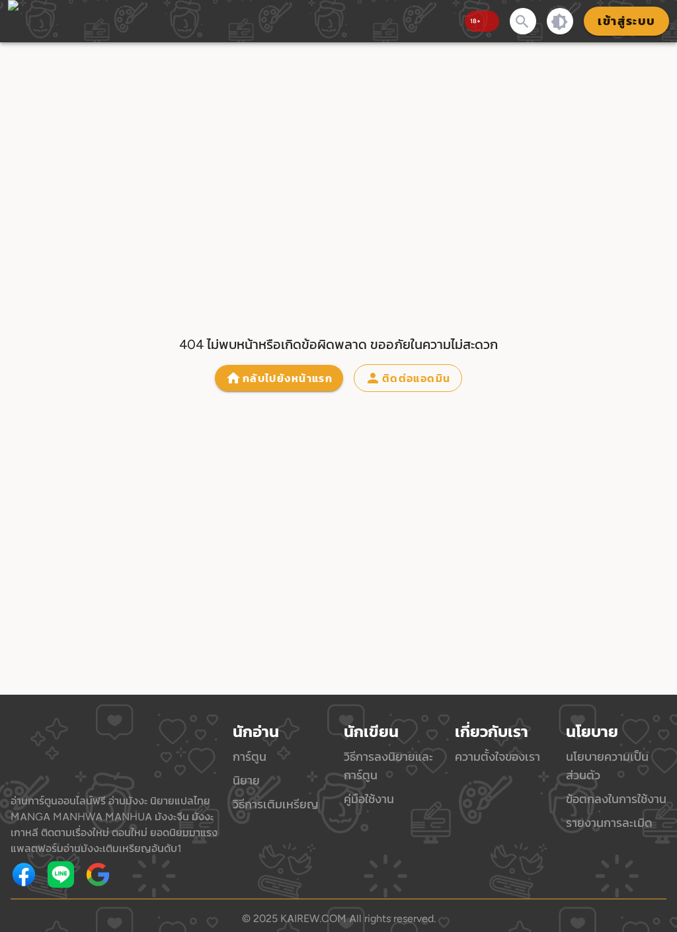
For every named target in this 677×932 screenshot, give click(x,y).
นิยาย (246, 780)
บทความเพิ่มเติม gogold (149, 874)
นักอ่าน (256, 731)
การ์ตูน (249, 756)
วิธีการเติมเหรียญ (275, 804)
